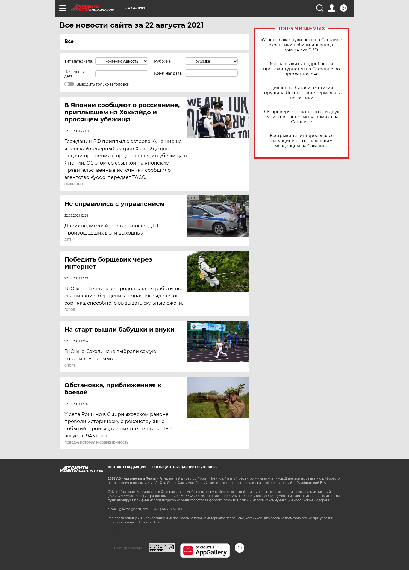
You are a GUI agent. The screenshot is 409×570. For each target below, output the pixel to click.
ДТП (67, 239)
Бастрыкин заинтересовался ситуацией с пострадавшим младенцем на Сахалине (302, 140)
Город (69, 309)
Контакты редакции (127, 467)
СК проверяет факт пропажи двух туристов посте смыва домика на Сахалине (301, 116)
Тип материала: (78, 61)
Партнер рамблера (128, 548)
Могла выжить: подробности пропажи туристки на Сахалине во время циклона (301, 69)
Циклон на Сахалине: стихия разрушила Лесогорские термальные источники (301, 93)
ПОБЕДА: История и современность (96, 442)
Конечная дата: (168, 73)
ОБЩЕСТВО (73, 184)
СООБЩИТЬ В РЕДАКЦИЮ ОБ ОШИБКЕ (185, 467)
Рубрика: (162, 61)
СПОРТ (69, 365)
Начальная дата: (74, 73)
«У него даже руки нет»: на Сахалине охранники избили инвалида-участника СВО (301, 45)
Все (69, 41)
